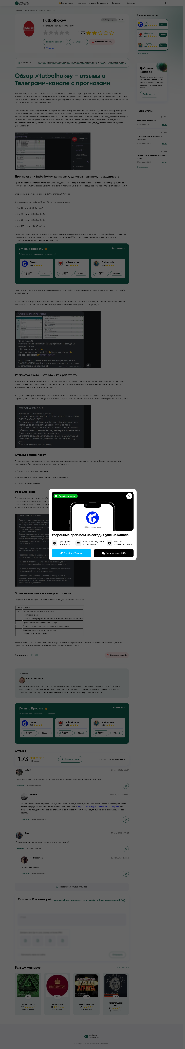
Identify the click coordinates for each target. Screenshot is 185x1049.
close (129, 496)
